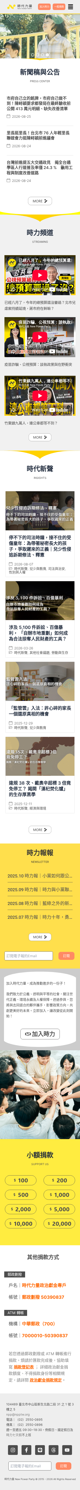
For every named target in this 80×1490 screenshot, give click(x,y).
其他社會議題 (40, 652)
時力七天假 (14, 1435)
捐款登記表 (24, 1367)
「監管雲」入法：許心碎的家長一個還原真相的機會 (40, 711)
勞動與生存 (60, 652)
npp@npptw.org (18, 1414)
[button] (70, 6)
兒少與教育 (38, 568)
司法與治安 (56, 568)
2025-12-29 (23, 723)
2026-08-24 (21, 146)
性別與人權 (17, 572)
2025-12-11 (23, 804)
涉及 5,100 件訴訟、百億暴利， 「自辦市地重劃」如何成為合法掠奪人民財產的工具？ (38, 633)
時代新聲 (21, 568)
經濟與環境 (38, 808)
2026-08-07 (23, 564)
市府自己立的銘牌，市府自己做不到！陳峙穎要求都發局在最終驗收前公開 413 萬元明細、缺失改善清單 (39, 103)
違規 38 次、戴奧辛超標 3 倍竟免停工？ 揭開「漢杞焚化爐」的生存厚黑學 (40, 788)
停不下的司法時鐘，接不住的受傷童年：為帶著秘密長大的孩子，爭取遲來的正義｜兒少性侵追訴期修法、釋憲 (40, 546)
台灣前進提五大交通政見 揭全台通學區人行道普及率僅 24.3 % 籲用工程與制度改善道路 (40, 167)
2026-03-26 (23, 648)
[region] (40, 36)
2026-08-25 (21, 116)
